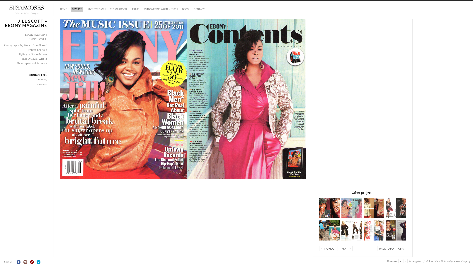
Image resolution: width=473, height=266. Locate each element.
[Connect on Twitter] (38, 262)
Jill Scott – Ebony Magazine (348, 208)
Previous (330, 248)
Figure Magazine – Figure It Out (348, 230)
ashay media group (462, 261)
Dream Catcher (370, 208)
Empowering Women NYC (160, 9)
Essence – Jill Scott (392, 230)
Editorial (42, 84)
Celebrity (41, 79)
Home (63, 9)
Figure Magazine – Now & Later (392, 208)
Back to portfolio (391, 248)
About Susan (95, 9)
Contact (199, 9)
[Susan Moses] (26, 8)
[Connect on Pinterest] (32, 262)
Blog (185, 9)
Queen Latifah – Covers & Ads (326, 208)
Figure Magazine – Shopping (370, 230)
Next (345, 248)
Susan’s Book (118, 9)
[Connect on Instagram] (25, 262)
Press (135, 9)
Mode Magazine (326, 230)
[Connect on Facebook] (19, 262)
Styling (77, 9)
